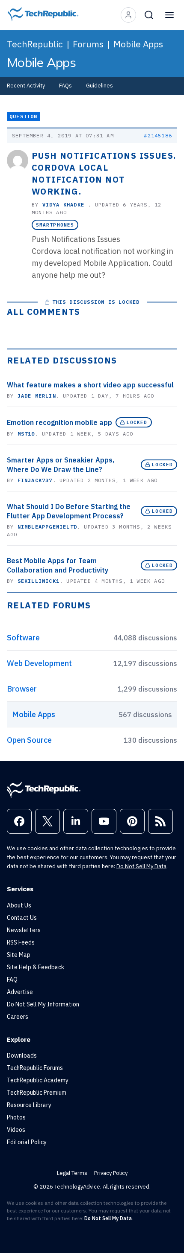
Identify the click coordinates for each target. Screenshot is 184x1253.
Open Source (29, 740)
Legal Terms (72, 1173)
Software (23, 637)
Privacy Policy (111, 1173)
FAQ (12, 979)
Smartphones (55, 225)
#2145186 (158, 135)
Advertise (20, 992)
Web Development (39, 663)
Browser (22, 689)
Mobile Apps (138, 44)
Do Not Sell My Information (43, 1004)
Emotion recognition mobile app (59, 422)
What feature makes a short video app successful (90, 385)
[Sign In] (128, 15)
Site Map (18, 955)
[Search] (149, 15)
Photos (16, 1117)
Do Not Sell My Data (141, 866)
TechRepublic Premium (36, 1092)
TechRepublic (35, 44)
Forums (88, 44)
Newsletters (24, 930)
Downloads (22, 1055)
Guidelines (99, 85)
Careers (17, 1016)
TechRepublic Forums (35, 1068)
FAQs (65, 85)
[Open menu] (169, 15)
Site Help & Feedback (35, 967)
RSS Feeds (21, 942)
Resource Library (29, 1105)
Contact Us (22, 918)
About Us (19, 905)
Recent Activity (26, 85)
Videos (16, 1130)
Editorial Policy (27, 1142)
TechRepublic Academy (37, 1080)
